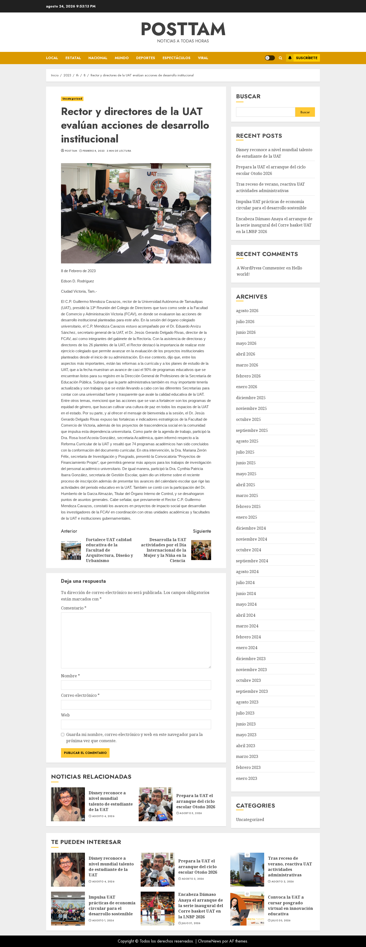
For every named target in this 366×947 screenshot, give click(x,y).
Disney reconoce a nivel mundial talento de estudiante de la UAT (68, 804)
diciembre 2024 (251, 528)
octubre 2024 (248, 550)
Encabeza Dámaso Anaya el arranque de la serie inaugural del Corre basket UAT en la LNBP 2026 (274, 225)
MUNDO (122, 57)
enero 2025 (246, 517)
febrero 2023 (248, 767)
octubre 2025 (248, 419)
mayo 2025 (246, 473)
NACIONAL (97, 57)
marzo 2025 (247, 495)
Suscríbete (306, 57)
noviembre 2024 (251, 539)
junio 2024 (246, 593)
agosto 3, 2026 (191, 813)
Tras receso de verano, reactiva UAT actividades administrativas (247, 870)
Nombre (70, 676)
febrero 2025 (248, 506)
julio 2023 (245, 713)
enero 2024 (246, 647)
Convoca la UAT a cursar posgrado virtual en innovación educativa (247, 909)
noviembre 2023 (251, 669)
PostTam (183, 29)
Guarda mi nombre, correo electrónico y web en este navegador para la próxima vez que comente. (134, 738)
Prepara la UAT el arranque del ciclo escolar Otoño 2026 (156, 804)
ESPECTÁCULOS (176, 57)
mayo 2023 (246, 734)
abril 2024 (245, 615)
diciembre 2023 (251, 658)
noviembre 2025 (251, 408)
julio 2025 (245, 452)
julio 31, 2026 (191, 923)
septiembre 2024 (252, 561)
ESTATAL (73, 57)
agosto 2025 (247, 441)
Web (65, 715)
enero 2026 (246, 386)
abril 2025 (245, 484)
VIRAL (203, 57)
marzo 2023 (247, 756)
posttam (71, 151)
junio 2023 (246, 724)
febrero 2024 (248, 637)
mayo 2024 (246, 604)
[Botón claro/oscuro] (270, 57)
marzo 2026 (247, 365)
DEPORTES (145, 57)
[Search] (280, 58)
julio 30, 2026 (281, 920)
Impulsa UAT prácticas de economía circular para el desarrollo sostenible (68, 909)
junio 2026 (246, 332)
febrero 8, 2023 (94, 151)
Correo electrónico (80, 695)
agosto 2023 (247, 702)
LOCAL (52, 57)
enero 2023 (246, 778)
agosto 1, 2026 (103, 920)
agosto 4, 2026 (103, 816)
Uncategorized (72, 99)
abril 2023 (245, 745)
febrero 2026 (248, 376)
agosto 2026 (247, 310)
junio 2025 (246, 463)
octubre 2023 (248, 680)
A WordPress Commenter (261, 268)
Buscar (248, 96)
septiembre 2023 (252, 691)
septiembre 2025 (252, 430)
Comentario (73, 608)
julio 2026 (245, 321)
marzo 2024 (247, 626)
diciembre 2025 (251, 397)
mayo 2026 (246, 343)
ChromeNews (209, 941)
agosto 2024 (247, 571)
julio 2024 (245, 582)
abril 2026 (245, 354)
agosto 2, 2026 (282, 881)
